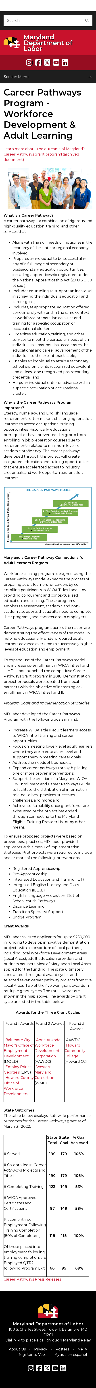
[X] (47, 62)
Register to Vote (32, 1354)
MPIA (82, 1349)
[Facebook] (38, 62)
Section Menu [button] (16, 77)
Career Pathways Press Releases (32, 1279)
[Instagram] (29, 62)
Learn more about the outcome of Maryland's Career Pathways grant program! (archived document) (44, 154)
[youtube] (56, 62)
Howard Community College (75, 1050)
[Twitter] (47, 1368)
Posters (62, 1349)
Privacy (40, 1349)
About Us (17, 1349)
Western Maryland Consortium (45, 1072)
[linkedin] (65, 62)
